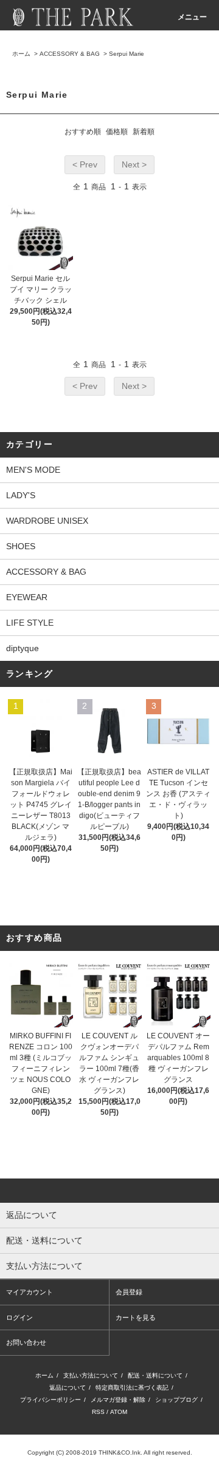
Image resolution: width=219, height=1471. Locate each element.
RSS (98, 1411)
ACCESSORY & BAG (70, 53)
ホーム (21, 53)
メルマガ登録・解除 (118, 1399)
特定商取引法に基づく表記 (132, 1387)
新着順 (144, 131)
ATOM (118, 1411)
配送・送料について (155, 1375)
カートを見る (136, 1317)
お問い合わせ (26, 1342)
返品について (67, 1387)
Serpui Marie (126, 53)
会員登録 (129, 1292)
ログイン (19, 1317)
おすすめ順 (82, 131)
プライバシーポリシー (50, 1399)
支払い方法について (90, 1375)
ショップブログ (176, 1399)
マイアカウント (29, 1292)
